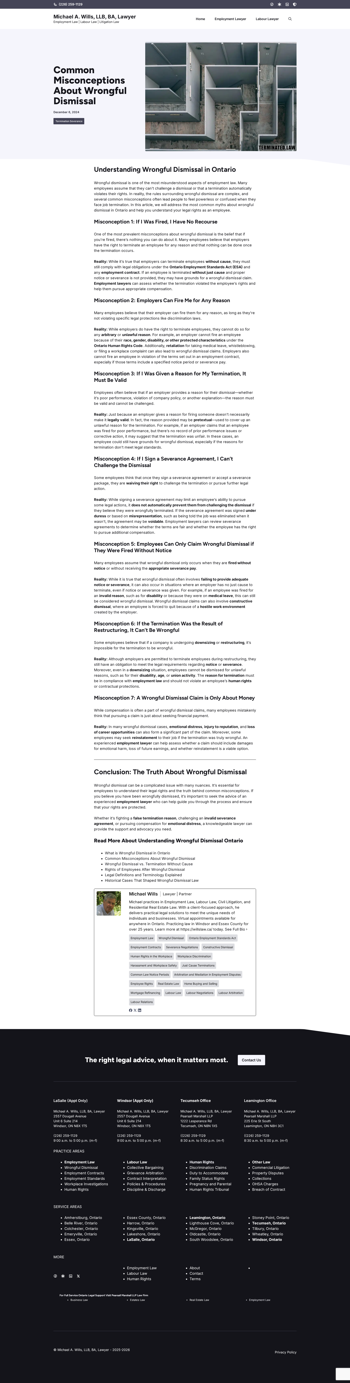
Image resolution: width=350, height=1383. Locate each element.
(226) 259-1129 (70, 4)
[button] (290, 19)
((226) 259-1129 (193, 1136)
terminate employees (192, 659)
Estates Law (137, 1299)
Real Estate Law (199, 1299)
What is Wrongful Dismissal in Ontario (137, 853)
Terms (195, 1279)
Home (200, 19)
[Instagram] (279, 4)
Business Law (79, 1299)
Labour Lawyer (267, 19)
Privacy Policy (286, 1352)
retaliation (175, 346)
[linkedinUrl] (139, 1010)
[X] (295, 4)
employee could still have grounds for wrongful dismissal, (144, 442)
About (195, 1268)
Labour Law (137, 1273)
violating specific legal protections (130, 318)
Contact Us (251, 1060)
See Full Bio (235, 929)
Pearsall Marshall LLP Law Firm (130, 1295)
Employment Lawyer (230, 19)
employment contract (120, 272)
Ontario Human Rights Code (118, 346)
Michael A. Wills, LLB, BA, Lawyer (94, 17)
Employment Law (142, 1268)
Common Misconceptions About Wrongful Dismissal (150, 858)
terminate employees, (193, 329)
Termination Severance (68, 121)
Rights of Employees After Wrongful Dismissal (145, 869)
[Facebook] (272, 4)
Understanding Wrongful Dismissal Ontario (190, 840)
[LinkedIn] (287, 4)
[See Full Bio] (246, 929)
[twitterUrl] (135, 1010)
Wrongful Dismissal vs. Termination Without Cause (149, 864)
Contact (196, 1273)
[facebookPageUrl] (130, 1010)
